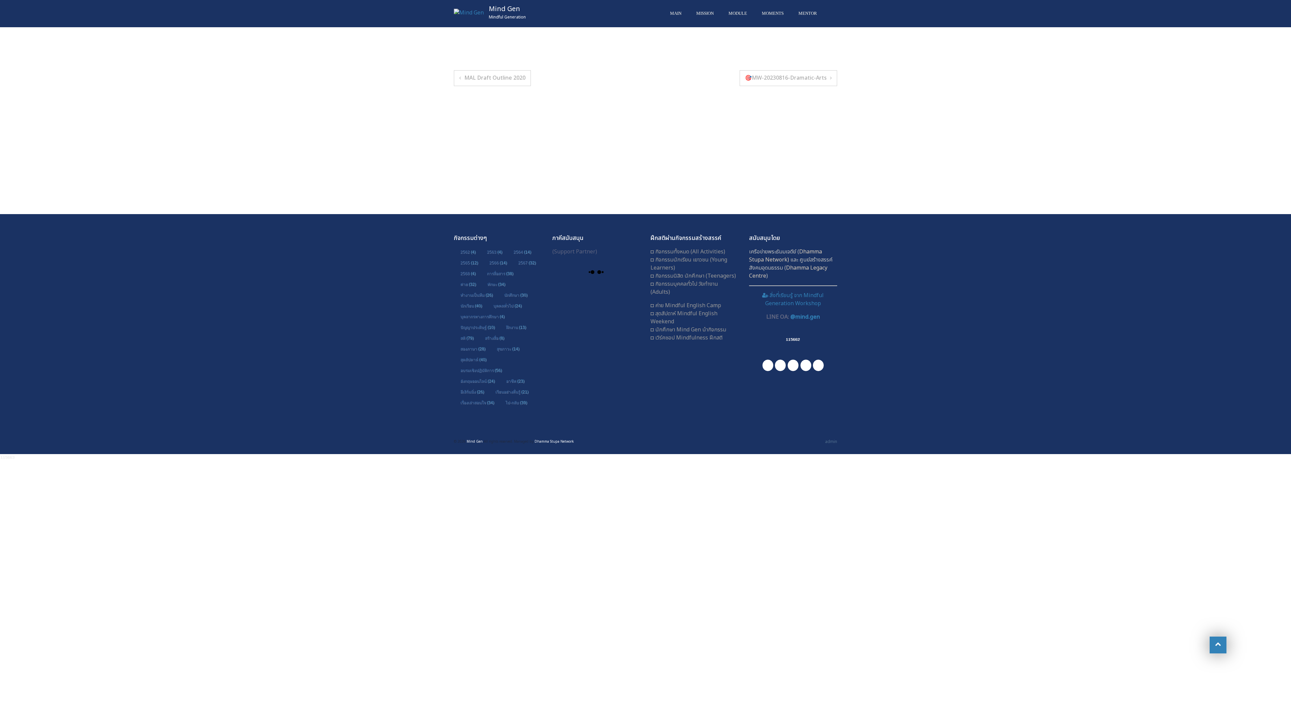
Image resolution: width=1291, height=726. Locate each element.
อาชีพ (515, 381)
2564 (522, 252)
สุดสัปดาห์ (473, 359)
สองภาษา (472, 349)
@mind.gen (805, 317)
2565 (469, 262)
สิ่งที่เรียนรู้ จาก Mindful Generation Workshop (794, 299)
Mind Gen (504, 9)
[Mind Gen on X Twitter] (805, 365)
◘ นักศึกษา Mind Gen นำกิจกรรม (688, 330)
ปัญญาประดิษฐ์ (477, 327)
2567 (527, 262)
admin (831, 442)
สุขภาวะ (508, 349)
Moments (773, 13)
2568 (468, 273)
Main (675, 13)
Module (738, 13)
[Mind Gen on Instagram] (780, 365)
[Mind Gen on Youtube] (793, 365)
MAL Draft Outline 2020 (494, 78)
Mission (705, 13)
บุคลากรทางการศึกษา (482, 316)
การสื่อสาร (500, 273)
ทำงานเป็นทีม (476, 295)
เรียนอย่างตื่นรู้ (512, 392)
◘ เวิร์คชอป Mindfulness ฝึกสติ (686, 338)
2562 (468, 252)
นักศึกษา (515, 295)
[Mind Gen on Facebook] (767, 365)
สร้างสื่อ (494, 338)
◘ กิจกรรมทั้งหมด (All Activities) (688, 252)
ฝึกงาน (516, 327)
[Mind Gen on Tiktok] (818, 365)
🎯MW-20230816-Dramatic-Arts (786, 78)
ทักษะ (496, 284)
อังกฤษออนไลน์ (477, 381)
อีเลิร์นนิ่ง (472, 392)
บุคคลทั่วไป (507, 306)
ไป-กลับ (516, 402)
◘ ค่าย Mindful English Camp (686, 305)
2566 (498, 262)
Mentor (807, 13)
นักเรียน (471, 306)
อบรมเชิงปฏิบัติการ (481, 370)
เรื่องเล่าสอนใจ (477, 402)
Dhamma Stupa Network (785, 256)
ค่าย (468, 284)
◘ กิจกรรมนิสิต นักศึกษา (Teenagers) (693, 276)
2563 (494, 252)
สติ (467, 338)
